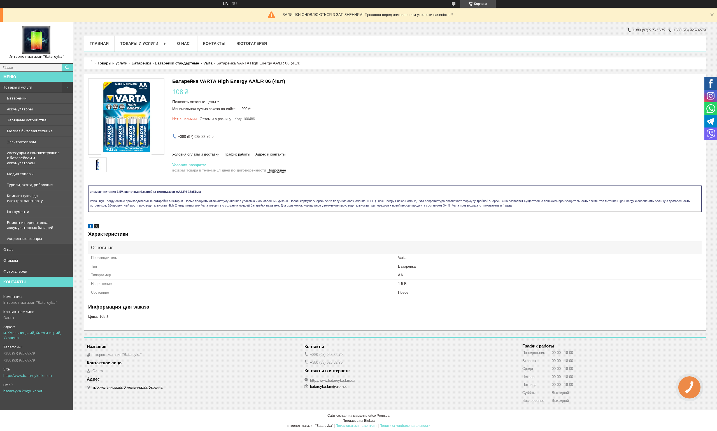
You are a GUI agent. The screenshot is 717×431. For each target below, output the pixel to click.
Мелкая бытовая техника (30, 130)
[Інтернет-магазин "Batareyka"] (36, 40)
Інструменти (18, 211)
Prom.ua (383, 416)
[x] (96, 227)
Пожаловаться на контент (356, 426)
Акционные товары (24, 238)
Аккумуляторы (20, 109)
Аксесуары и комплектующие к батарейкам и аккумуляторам (33, 157)
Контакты (214, 43)
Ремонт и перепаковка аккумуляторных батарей (30, 225)
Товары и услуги (17, 87)
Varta (208, 63)
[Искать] (67, 67)
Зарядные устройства (26, 119)
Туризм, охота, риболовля (30, 184)
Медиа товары (20, 173)
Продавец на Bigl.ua (359, 421)
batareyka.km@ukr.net (22, 390)
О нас (8, 249)
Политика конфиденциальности (405, 426)
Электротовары (21, 141)
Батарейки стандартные (177, 63)
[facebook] (90, 227)
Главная (99, 43)
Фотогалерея (15, 271)
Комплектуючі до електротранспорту (25, 198)
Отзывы (10, 260)
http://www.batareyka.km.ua (27, 375)
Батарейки (17, 98)
